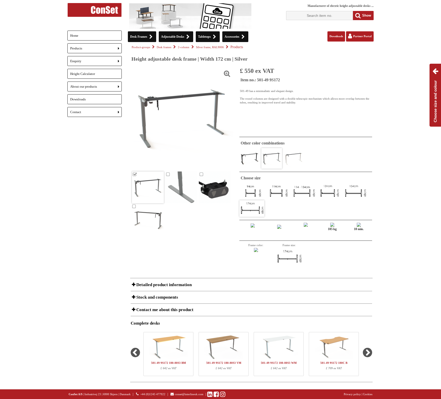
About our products (96, 88)
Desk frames (164, 47)
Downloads (78, 99)
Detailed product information (163, 284)
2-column (183, 47)
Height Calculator (82, 74)
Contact (96, 113)
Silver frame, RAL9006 (210, 47)
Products (96, 49)
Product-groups (141, 47)
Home (74, 35)
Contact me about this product (164, 309)
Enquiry (96, 62)
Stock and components (156, 297)
